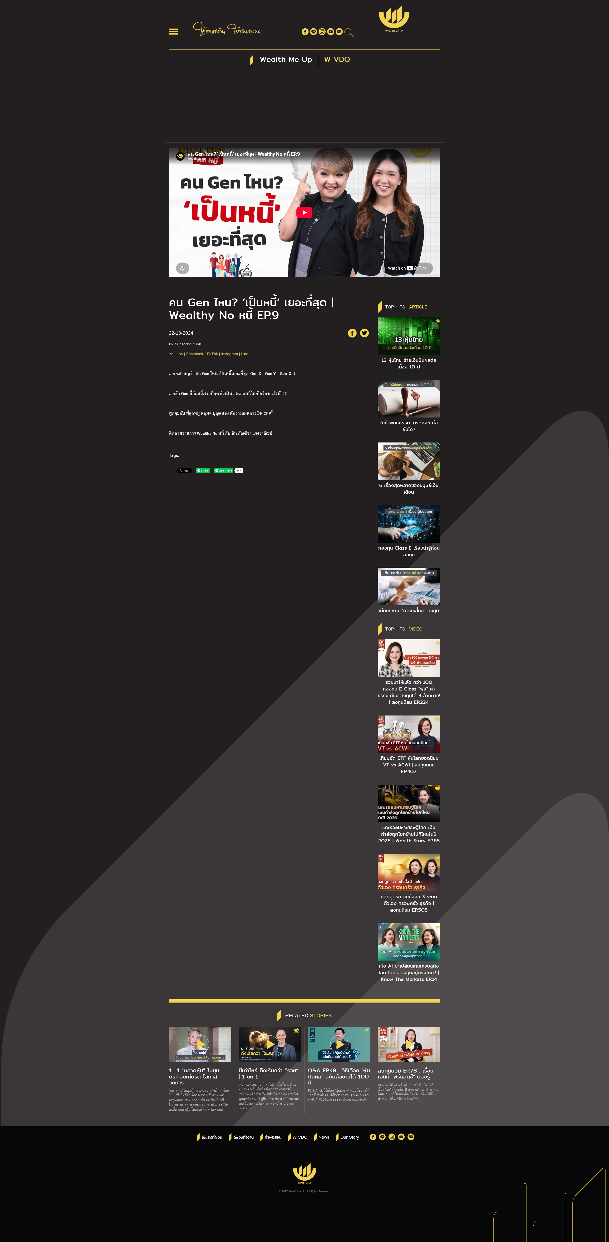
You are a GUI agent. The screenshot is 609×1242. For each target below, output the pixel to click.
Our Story (349, 1137)
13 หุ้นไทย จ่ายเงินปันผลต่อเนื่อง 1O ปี (409, 363)
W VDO (300, 1137)
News (324, 1137)
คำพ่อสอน (273, 1137)
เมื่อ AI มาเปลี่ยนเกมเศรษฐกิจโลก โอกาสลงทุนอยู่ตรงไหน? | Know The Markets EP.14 (408, 973)
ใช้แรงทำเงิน (211, 1137)
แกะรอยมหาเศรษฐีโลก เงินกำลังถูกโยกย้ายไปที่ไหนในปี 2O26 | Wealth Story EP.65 (409, 834)
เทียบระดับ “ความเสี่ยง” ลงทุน (409, 610)
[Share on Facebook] (352, 333)
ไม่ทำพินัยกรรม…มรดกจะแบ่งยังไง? (409, 426)
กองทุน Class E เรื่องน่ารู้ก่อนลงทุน (409, 551)
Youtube (176, 353)
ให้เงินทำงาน (243, 1137)
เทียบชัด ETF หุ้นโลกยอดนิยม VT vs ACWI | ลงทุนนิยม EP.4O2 (408, 765)
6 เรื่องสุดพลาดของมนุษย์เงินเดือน (408, 488)
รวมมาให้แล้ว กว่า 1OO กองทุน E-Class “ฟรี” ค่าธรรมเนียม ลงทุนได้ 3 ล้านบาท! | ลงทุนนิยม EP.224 (409, 692)
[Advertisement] (304, 106)
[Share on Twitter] (364, 333)
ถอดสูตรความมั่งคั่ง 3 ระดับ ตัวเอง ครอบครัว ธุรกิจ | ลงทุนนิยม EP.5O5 (409, 903)
